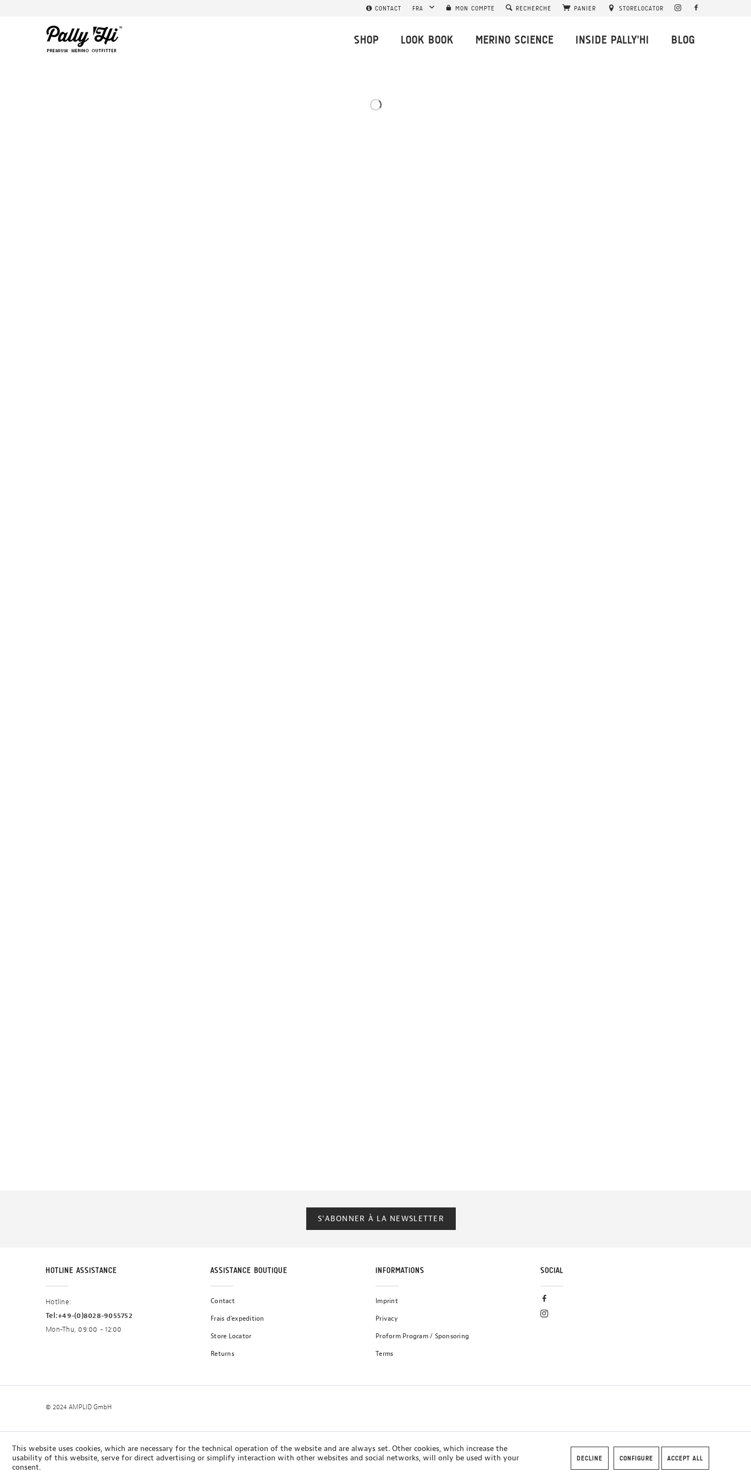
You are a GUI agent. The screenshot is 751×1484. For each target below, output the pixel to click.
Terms (384, 1353)
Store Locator (231, 1336)
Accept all (685, 1458)
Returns (222, 1353)
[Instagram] (678, 8)
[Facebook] (696, 8)
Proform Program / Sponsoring (422, 1336)
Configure (636, 1458)
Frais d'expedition (237, 1318)
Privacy (386, 1318)
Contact (223, 1301)
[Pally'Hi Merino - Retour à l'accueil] (85, 39)
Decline (590, 1458)
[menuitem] (384, 8)
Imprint (386, 1301)
